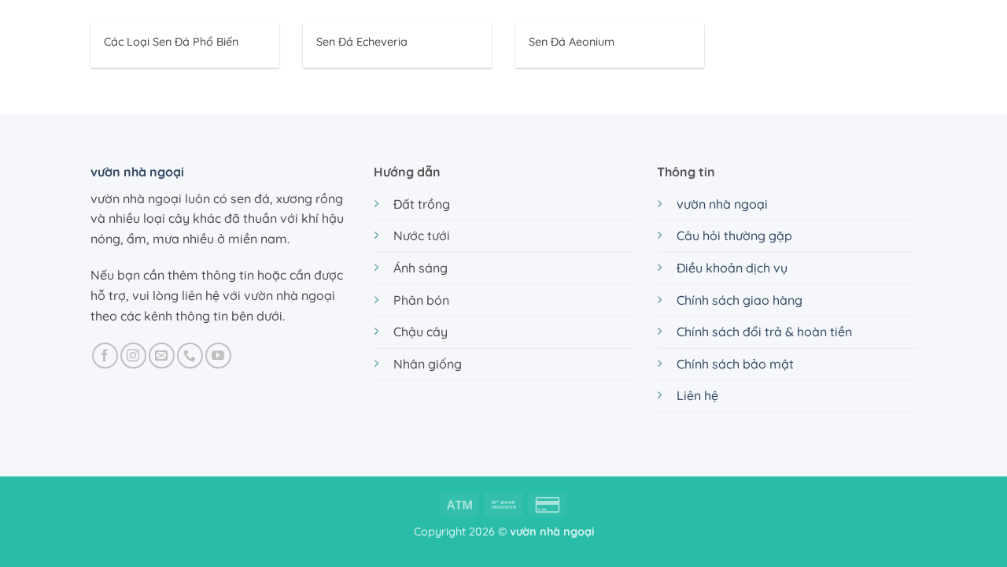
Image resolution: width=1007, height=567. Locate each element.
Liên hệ (697, 395)
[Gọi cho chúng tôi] (190, 356)
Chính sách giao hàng (739, 300)
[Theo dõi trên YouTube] (218, 356)
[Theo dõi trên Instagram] (133, 356)
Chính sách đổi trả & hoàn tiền (764, 331)
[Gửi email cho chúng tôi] (162, 356)
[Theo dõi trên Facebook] (105, 356)
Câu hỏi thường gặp (734, 235)
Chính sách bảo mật (735, 364)
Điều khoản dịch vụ (732, 268)
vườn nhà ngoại (137, 172)
